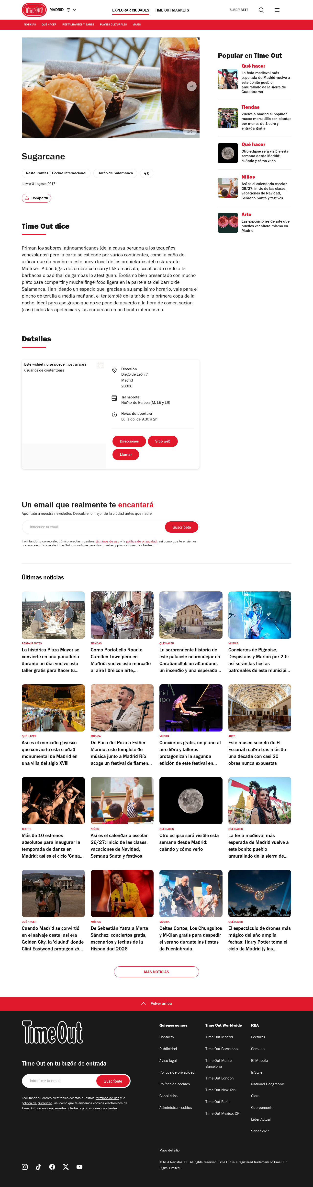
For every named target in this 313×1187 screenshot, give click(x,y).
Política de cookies (174, 1085)
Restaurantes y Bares (78, 25)
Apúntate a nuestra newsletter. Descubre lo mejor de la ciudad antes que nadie (87, 514)
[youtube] (79, 1167)
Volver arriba (161, 1004)
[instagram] (25, 1167)
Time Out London (219, 1079)
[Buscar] (261, 10)
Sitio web (162, 442)
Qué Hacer (49, 25)
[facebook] (52, 1167)
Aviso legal (168, 1061)
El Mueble (259, 1061)
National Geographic (268, 1085)
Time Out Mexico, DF (222, 1114)
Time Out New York (220, 1090)
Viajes (137, 25)
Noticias (30, 25)
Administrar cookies (175, 1108)
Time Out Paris (217, 1102)
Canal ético (168, 1096)
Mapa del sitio (169, 1151)
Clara (255, 1096)
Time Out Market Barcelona (219, 1064)
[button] (100, 365)
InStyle (256, 1073)
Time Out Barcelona (221, 1049)
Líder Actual (261, 1120)
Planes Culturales (113, 25)
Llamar (126, 455)
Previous (29, 86)
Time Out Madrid (219, 1038)
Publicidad (168, 1049)
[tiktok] (38, 1167)
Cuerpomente (262, 1108)
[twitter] (66, 1167)
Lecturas (258, 1038)
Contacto (166, 1038)
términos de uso (107, 542)
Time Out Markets (172, 11)
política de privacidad (141, 542)
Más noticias (156, 972)
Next (192, 86)
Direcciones (129, 442)
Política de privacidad (177, 1073)
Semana (258, 1049)
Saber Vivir (260, 1132)
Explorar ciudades (130, 11)
